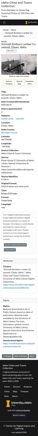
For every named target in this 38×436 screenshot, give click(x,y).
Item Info (10, 50)
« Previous (7, 356)
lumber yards (7, 119)
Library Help (9, 250)
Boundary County (9, 132)
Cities (7, 391)
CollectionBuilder (23, 410)
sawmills (20, 119)
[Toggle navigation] (4, 22)
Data (6, 396)
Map (15, 391)
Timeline (24, 391)
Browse (16, 386)
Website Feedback (19, 415)
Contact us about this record (14, 245)
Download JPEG (29, 82)
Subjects (28, 386)
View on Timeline (8, 82)
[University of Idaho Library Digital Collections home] (19, 403)
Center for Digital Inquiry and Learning (20, 427)
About (15, 396)
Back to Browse (20, 356)
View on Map (19, 82)
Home (6, 30)
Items (13, 30)
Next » (32, 356)
